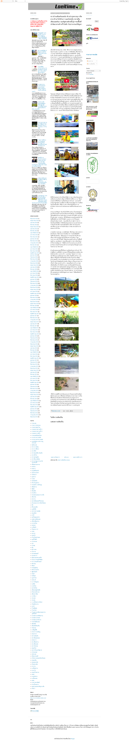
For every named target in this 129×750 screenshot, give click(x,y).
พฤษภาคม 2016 (34, 346)
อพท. (33, 674)
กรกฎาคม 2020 (34, 261)
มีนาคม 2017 (33, 325)
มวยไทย (34, 586)
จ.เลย (33, 478)
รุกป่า (33, 606)
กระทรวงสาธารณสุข (37, 439)
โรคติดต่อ (34, 608)
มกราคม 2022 (34, 234)
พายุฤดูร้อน (35, 567)
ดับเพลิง (34, 490)
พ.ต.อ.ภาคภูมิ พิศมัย (37, 559)
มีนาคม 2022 (33, 230)
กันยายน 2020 (33, 257)
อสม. (33, 680)
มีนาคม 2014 (33, 398)
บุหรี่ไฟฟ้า (34, 539)
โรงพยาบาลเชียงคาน (37, 615)
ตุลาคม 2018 (33, 295)
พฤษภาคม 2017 (34, 321)
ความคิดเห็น (91, 64)
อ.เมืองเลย (34, 678)
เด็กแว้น (34, 496)
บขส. (33, 531)
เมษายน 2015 (33, 372)
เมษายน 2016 (33, 348)
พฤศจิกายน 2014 (34, 382)
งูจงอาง (34, 476)
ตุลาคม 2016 (33, 336)
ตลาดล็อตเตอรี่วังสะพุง (38, 501)
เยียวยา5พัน (35, 594)
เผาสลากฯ (34, 555)
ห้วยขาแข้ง (35, 664)
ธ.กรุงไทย (34, 523)
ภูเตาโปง (34, 577)
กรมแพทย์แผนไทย (37, 435)
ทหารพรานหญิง (36, 511)
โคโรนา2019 (35, 472)
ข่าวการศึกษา (35, 449)
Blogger (73, 738)
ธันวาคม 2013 (34, 404)
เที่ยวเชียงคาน (35, 521)
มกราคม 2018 (34, 309)
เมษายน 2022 (33, 228)
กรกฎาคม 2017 (34, 319)
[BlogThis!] (68, 411)
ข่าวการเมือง (35, 447)
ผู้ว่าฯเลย (34, 549)
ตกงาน (33, 499)
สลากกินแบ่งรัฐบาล (37, 650)
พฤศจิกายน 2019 (34, 277)
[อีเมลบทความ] (64, 410)
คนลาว (34, 468)
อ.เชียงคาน (35, 668)
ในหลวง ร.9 (35, 529)
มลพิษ (33, 584)
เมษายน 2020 (33, 267)
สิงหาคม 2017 (34, 317)
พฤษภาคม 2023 (34, 226)
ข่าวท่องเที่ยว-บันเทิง (37, 453)
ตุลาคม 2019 (33, 279)
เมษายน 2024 (33, 222)
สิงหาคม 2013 (34, 412)
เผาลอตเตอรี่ (35, 553)
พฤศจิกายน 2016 (34, 334)
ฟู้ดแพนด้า (34, 571)
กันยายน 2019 (33, 281)
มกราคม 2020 (34, 273)
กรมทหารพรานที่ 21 (37, 429)
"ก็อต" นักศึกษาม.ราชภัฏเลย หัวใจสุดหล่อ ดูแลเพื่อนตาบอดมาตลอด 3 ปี (42, 142)
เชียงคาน (34, 486)
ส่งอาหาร (34, 633)
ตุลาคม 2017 (33, 315)
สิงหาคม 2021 (34, 240)
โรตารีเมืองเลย (36, 621)
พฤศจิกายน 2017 (34, 313)
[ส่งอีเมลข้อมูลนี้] (66, 411)
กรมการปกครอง (36, 425)
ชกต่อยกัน (34, 480)
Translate (91, 74)
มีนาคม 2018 (33, 305)
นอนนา (34, 525)
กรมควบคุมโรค (36, 427)
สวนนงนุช (34, 652)
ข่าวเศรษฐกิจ (35, 457)
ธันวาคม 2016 (34, 331)
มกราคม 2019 (34, 291)
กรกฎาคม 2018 (34, 299)
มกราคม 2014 (34, 402)
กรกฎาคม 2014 (34, 390)
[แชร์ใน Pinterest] (72, 411)
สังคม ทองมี (35, 656)
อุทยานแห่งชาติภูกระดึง (38, 686)
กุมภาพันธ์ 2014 (34, 400)
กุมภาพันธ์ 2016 (34, 352)
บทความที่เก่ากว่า (77, 457)
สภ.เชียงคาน (35, 642)
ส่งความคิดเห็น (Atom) (64, 460)
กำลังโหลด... (33, 15)
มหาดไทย (34, 588)
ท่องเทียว (34, 513)
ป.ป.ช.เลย (34, 541)
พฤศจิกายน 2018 (34, 293)
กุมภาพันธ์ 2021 (34, 247)
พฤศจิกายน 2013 (34, 406)
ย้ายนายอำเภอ (35, 592)
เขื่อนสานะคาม (36, 464)
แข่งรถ (33, 466)
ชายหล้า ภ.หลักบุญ (37, 484)
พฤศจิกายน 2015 (34, 358)
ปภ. (33, 543)
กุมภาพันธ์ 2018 (34, 307)
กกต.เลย (34, 423)
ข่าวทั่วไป (34, 455)
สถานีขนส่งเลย (36, 638)
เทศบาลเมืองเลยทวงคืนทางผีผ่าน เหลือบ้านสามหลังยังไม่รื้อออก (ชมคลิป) (42, 180)
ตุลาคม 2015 (33, 360)
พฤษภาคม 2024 (34, 220)
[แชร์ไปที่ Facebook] (71, 411)
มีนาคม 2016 (33, 350)
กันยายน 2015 (33, 362)
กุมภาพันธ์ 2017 (34, 327)
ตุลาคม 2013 (33, 408)
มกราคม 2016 (34, 354)
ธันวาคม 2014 (34, 380)
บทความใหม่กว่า (55, 457)
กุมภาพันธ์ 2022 (34, 232)
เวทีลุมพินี (34, 629)
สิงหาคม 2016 (34, 340)
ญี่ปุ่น (33, 488)
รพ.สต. (33, 600)
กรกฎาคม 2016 (34, 342)
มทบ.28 (34, 579)
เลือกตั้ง (34, 623)
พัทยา (33, 565)
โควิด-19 (34, 474)
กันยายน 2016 (33, 338)
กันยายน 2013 (33, 410)
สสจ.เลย (34, 654)
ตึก (32, 505)
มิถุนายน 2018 (34, 301)
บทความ (90, 61)
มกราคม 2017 (34, 329)
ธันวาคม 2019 (34, 275)
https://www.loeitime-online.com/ (38, 698)
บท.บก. (34, 533)
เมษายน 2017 (33, 323)
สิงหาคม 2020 (34, 259)
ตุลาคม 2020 (33, 255)
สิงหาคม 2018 (34, 297)
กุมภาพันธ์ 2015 (34, 376)
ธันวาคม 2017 (34, 311)
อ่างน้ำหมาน (35, 684)
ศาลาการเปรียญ (36, 631)
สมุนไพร (34, 648)
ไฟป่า (33, 573)
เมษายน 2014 (33, 396)
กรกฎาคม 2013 (34, 414)
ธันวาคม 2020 (34, 251)
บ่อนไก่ (34, 535)
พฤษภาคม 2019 (34, 289)
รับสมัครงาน (35, 604)
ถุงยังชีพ (34, 509)
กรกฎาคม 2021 (34, 242)
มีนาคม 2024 (33, 224)
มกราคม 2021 (34, 249)
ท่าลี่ (33, 515)
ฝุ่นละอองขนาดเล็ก (37, 557)
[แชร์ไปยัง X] (69, 411)
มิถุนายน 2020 (34, 263)
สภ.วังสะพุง (35, 646)
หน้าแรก (66, 457)
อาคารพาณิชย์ (36, 682)
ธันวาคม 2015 (34, 356)
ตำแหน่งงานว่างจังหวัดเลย (39, 503)
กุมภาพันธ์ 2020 (34, 271)
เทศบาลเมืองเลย (36, 519)
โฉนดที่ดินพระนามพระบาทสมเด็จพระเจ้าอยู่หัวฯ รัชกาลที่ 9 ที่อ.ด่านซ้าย (42, 69)
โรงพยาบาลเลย (36, 617)
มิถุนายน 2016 (34, 344)
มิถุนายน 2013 (34, 416)
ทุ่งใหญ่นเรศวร (36, 517)
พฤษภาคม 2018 (34, 303)
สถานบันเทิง (35, 635)
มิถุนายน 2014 (34, 392)
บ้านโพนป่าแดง (36, 537)
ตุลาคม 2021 (33, 238)
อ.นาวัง (34, 670)
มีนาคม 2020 (33, 269)
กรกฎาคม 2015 (34, 366)
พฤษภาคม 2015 (34, 370)
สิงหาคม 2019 (34, 283)
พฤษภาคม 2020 (34, 265)
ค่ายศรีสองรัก (35, 470)
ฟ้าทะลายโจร (35, 569)
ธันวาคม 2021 (34, 236)
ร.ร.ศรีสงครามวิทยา (37, 602)
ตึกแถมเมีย (35, 507)
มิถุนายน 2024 (34, 218)
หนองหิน (34, 660)
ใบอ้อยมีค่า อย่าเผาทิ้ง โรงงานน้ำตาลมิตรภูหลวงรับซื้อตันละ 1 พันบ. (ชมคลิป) (42, 35)
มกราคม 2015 (34, 378)
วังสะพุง (34, 627)
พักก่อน (34, 563)
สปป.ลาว (34, 640)
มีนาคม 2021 (33, 244)
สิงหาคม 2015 (34, 364)
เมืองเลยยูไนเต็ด (36, 590)
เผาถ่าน (34, 551)
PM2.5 (33, 688)
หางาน (33, 666)
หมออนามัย (35, 662)
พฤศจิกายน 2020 (34, 253)
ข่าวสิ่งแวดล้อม (36, 459)
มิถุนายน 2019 (34, 287)
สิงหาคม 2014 (34, 388)
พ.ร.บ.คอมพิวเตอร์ (36, 561)
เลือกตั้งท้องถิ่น (36, 625)
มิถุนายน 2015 (34, 368)
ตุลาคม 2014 (33, 384)
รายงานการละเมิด (91, 54)
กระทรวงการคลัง (36, 437)
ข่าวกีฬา (34, 451)
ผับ (32, 547)
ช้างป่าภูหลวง (35, 482)
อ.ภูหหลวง (34, 676)
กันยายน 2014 (33, 386)
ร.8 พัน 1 (34, 596)
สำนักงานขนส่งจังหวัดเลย (38, 658)
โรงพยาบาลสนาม (36, 619)
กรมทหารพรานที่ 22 (37, 431)
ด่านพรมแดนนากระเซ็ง (38, 494)
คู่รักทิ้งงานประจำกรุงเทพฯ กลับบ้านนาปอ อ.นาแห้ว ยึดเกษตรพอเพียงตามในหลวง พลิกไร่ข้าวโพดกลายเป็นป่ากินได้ (39, 162)
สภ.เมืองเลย (35, 644)
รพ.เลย (33, 598)
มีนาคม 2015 (33, 374)
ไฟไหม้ (34, 575)
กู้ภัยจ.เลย (34, 445)
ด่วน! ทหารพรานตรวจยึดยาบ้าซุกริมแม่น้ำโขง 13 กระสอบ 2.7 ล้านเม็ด (42, 125)
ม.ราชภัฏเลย (35, 581)
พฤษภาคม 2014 (34, 394)
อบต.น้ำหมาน (35, 672)
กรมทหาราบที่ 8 (36, 433)
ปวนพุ (33, 545)
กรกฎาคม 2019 (34, 285)
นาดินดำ (34, 527)
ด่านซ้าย (34, 492)
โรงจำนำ (34, 610)
